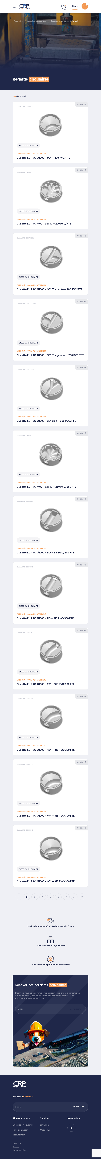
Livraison (44, 1125)
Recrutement (19, 1135)
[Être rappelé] (64, 6)
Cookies (16, 1147)
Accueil (17, 21)
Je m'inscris (75, 1009)
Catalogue (45, 1130)
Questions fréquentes (23, 1125)
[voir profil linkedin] (71, 1128)
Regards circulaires (59, 21)
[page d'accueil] (24, 7)
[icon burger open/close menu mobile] (15, 7)
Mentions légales (19, 1150)
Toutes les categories (35, 21)
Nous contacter (20, 1130)
